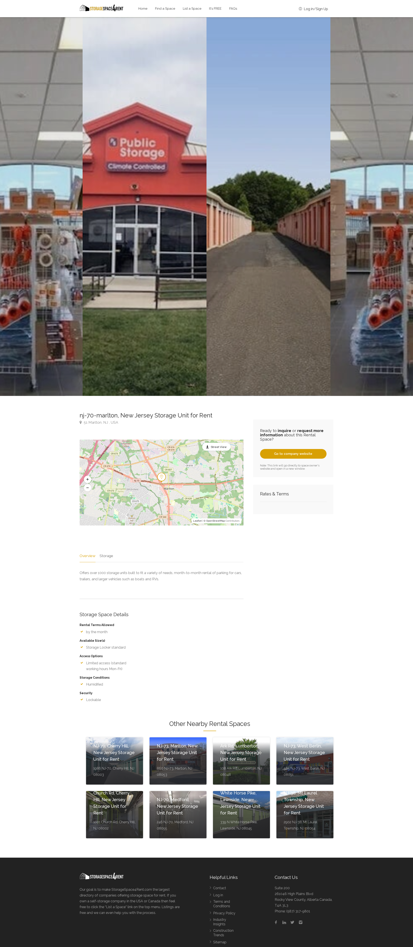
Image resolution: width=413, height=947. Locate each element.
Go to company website (293, 454)
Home (142, 9)
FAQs (233, 9)
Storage (106, 556)
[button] (87, 479)
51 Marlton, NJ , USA (100, 422)
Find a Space (165, 9)
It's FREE (215, 9)
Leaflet (197, 520)
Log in (218, 895)
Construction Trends (223, 933)
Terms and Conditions (221, 904)
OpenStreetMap (215, 520)
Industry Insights (219, 922)
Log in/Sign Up (315, 9)
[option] (268, 206)
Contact (219, 888)
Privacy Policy (224, 913)
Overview (88, 556)
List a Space (192, 9)
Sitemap (220, 942)
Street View (219, 447)
